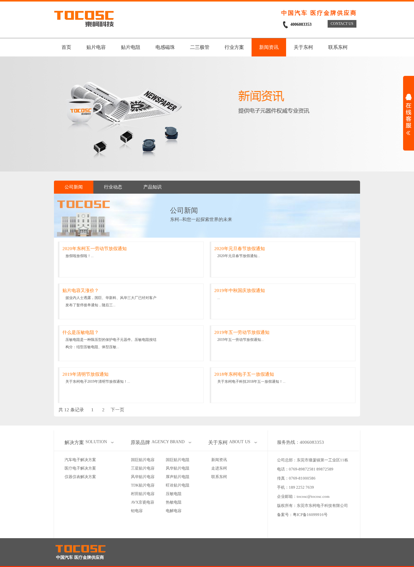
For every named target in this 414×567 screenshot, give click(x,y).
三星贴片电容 (143, 468)
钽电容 (137, 510)
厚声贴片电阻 (177, 476)
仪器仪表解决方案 (80, 476)
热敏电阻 (174, 502)
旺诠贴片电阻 (177, 485)
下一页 (117, 409)
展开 (408, 114)
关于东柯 (303, 47)
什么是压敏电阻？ (80, 332)
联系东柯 (338, 47)
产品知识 (152, 187)
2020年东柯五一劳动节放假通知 (94, 248)
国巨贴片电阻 (177, 459)
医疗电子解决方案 (80, 468)
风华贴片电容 (143, 476)
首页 (66, 47)
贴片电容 (96, 47)
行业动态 (113, 187)
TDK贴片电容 (143, 485)
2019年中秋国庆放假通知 (239, 290)
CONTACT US (342, 24)
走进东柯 (219, 468)
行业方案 (234, 47)
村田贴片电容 (143, 493)
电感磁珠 (165, 47)
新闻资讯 (269, 47)
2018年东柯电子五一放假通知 (244, 374)
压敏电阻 (174, 493)
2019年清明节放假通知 (85, 374)
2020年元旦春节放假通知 (239, 248)
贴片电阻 (130, 47)
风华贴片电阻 (177, 468)
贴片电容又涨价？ (80, 290)
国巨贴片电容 (143, 459)
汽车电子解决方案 (80, 459)
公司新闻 (74, 187)
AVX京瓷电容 (142, 502)
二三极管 (199, 47)
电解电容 (174, 510)
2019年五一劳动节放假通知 (241, 332)
